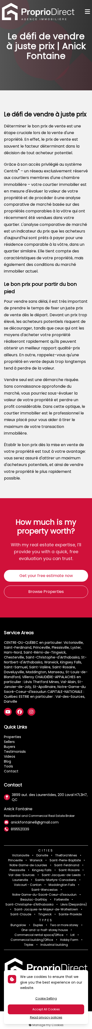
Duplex (38, 925)
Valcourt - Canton (27, 885)
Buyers (9, 746)
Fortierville (61, 900)
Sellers (9, 741)
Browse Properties (46, 591)
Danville (42, 855)
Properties (12, 736)
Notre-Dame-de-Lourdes (28, 865)
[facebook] (20, 712)
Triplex (28, 945)
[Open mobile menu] (87, 12)
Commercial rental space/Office (38, 935)
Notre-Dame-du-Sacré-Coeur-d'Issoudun (44, 895)
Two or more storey (64, 925)
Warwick (36, 860)
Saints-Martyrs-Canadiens (55, 880)
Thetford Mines (66, 855)
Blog (7, 761)
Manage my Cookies (48, 1025)
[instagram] (31, 712)
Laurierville (20, 880)
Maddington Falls (62, 885)
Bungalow (18, 925)
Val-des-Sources (21, 875)
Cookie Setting (46, 998)
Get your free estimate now (46, 575)
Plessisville (17, 870)
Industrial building (54, 945)
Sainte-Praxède (70, 914)
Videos (9, 756)
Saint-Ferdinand (66, 865)
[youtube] (8, 712)
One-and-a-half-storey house (44, 930)
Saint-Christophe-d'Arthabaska (29, 904)
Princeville (15, 860)
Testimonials (15, 751)
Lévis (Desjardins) (74, 904)
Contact (11, 771)
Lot (72, 935)
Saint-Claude (20, 914)
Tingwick (45, 914)
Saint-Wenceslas (44, 890)
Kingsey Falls (42, 870)
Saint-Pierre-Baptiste (65, 860)
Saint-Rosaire (69, 870)
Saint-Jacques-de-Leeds (61, 875)
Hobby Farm (69, 940)
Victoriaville (20, 855)
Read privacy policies (46, 1017)
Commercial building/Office (32, 940)
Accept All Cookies (46, 1009)
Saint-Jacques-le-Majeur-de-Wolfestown (46, 909)
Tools (8, 766)
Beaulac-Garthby (33, 900)
